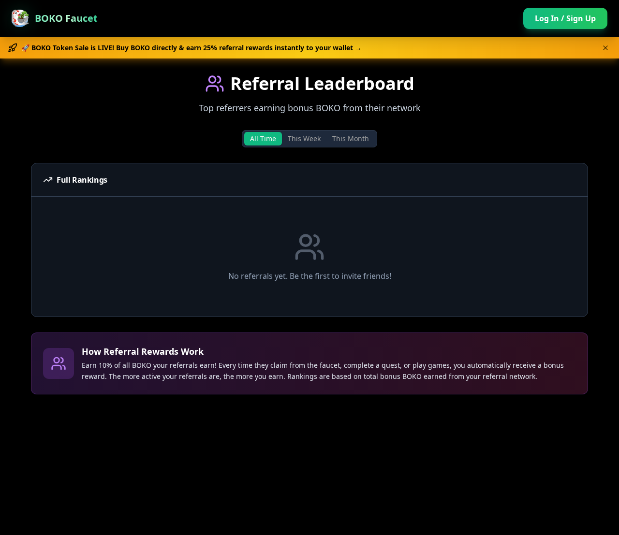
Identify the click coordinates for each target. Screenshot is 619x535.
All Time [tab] (263, 138)
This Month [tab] (350, 138)
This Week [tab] (304, 138)
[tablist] (309, 138)
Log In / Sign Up (565, 18)
